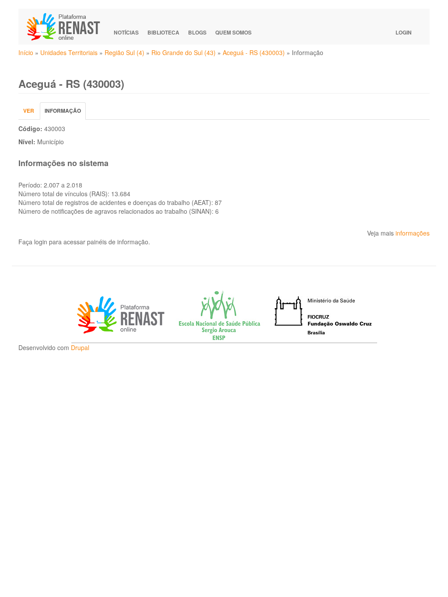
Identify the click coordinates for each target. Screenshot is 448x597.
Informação (65, 113)
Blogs (197, 32)
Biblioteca (163, 32)
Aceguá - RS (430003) (254, 52)
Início (25, 52)
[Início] (67, 27)
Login (404, 32)
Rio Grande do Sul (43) (183, 52)
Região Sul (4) (124, 52)
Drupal (80, 347)
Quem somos (233, 32)
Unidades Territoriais (69, 52)
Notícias (126, 32)
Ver (28, 111)
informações (413, 233)
